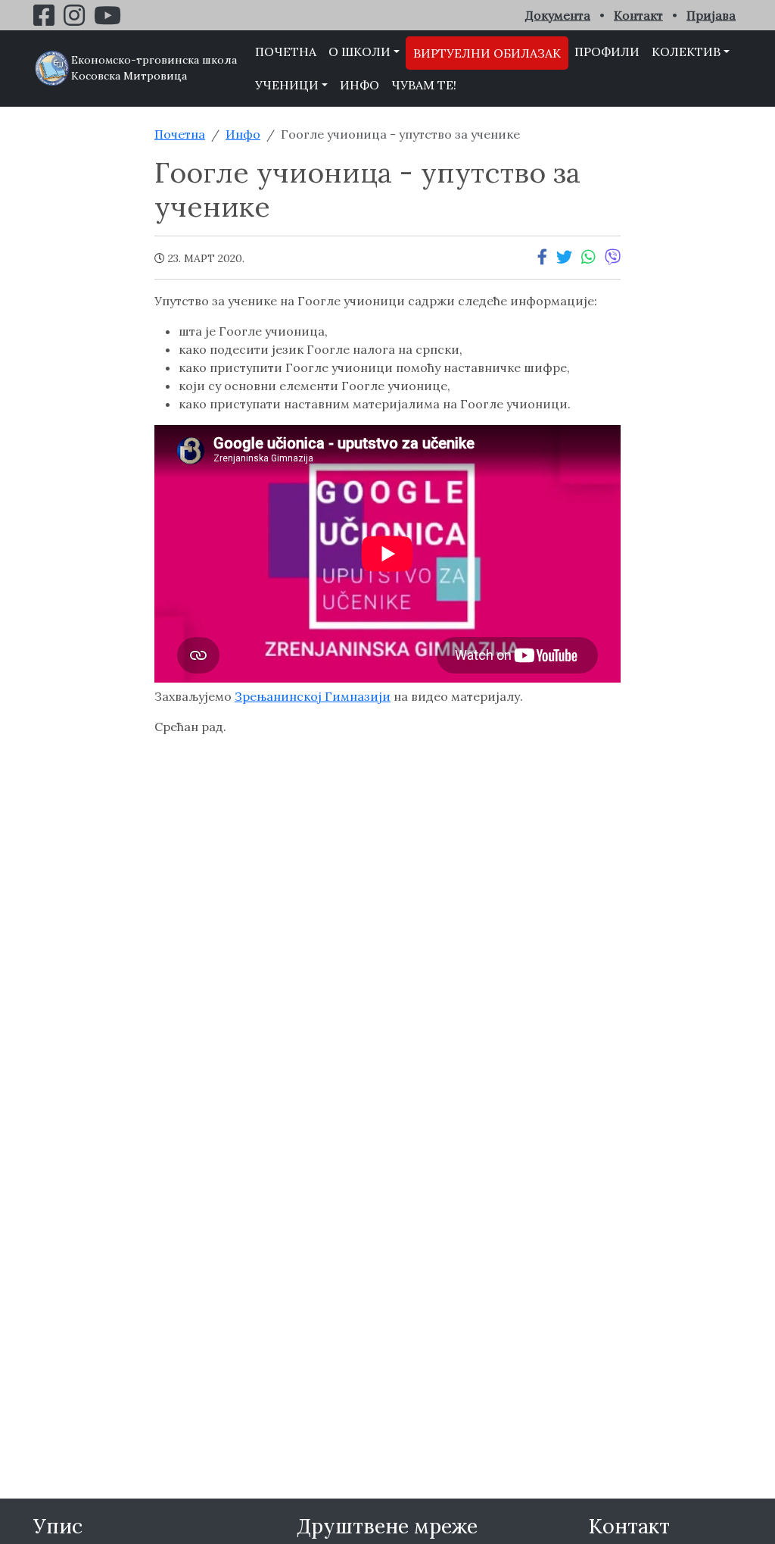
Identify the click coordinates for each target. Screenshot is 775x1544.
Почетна (285, 51)
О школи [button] (359, 51)
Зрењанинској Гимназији (313, 696)
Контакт (638, 15)
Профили (607, 51)
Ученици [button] (287, 84)
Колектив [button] (686, 51)
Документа (557, 15)
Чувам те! (423, 84)
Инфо (359, 84)
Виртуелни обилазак (487, 53)
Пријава (711, 15)
